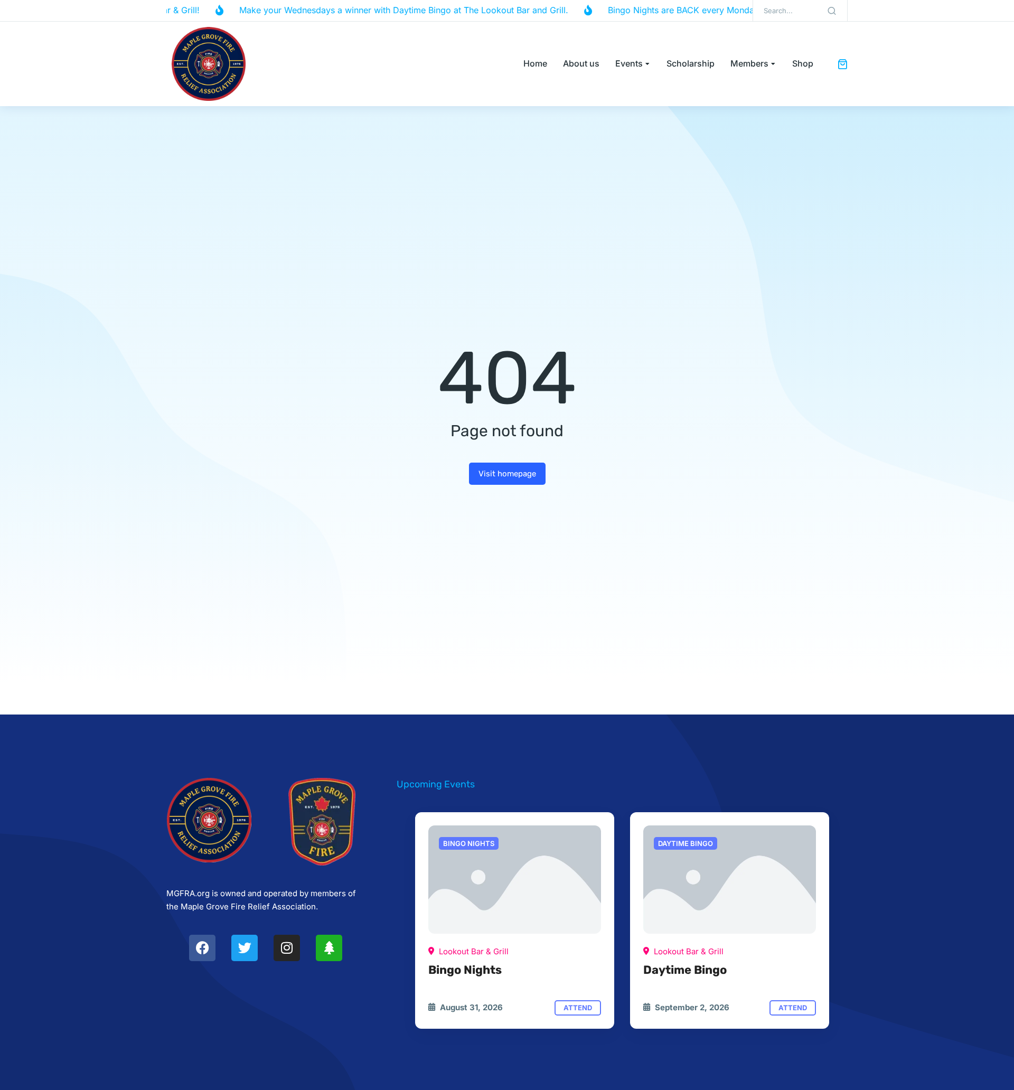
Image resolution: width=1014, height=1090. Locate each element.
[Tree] (329, 948)
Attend (578, 1007)
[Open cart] (842, 64)
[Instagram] (287, 948)
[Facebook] (202, 948)
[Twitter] (244, 948)
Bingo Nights (465, 970)
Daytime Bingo (685, 970)
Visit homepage (507, 473)
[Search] (832, 10)
